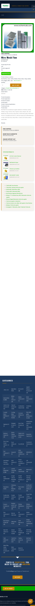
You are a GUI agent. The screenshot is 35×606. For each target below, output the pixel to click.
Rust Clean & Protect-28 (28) (6, 522)
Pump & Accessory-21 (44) (6, 506)
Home (2, 15)
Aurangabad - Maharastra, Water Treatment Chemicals (18, 207)
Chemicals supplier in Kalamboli (13, 201)
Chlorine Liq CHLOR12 (14, 169)
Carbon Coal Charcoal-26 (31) (6, 406)
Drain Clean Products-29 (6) (21, 425)
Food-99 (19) (21, 444)
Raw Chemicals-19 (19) (6, 514)
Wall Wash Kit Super (14, 162)
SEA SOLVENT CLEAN (14, 175)
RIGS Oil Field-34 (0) (13, 514)
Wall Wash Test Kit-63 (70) (28, 540)
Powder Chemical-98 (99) (21, 497)
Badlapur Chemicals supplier (12, 205)
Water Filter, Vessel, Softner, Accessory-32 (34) (6, 549)
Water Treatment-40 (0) (13, 549)
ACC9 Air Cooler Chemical (15, 156)
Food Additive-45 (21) (13, 444)
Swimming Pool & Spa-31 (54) (29, 531)
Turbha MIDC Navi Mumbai (12, 185)
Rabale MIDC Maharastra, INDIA (13, 189)
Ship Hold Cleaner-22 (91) (5, 531)
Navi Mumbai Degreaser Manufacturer (14, 193)
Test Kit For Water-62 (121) (13, 539)
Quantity (3, 82)
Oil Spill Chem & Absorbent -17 (12, 88)
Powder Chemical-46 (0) (13, 497)
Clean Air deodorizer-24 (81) (13, 406)
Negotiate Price (6, 73)
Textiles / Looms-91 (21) (20, 540)
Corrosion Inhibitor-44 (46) (20, 415)
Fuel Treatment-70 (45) (6, 453)
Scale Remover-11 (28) (21, 522)
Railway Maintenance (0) (21, 506)
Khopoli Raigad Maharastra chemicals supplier (16, 199)
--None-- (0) (5, 390)
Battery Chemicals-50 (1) (21, 399)
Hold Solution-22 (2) (13, 462)
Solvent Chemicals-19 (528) (13, 531)
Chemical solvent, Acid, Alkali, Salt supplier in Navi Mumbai (19, 203)
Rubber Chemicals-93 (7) (29, 514)
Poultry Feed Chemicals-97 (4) (6, 497)
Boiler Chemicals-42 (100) (29, 399)
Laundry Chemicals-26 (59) (13, 470)
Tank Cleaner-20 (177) (5, 539)
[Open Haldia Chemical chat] (30, 601)
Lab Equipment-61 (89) (6, 470)
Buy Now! (17, 577)
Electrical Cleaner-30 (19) (5, 435)
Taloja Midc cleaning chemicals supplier (15, 187)
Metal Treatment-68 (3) (6, 478)
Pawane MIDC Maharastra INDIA (13, 191)
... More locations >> (17, 80)
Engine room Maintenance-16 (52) (21, 435)
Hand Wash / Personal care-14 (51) (6, 462)
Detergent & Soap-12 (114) (13, 425)
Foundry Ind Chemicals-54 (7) (29, 444)
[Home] (6, 6)
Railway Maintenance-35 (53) (29, 506)
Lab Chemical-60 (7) (29, 462)
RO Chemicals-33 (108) (21, 514)
